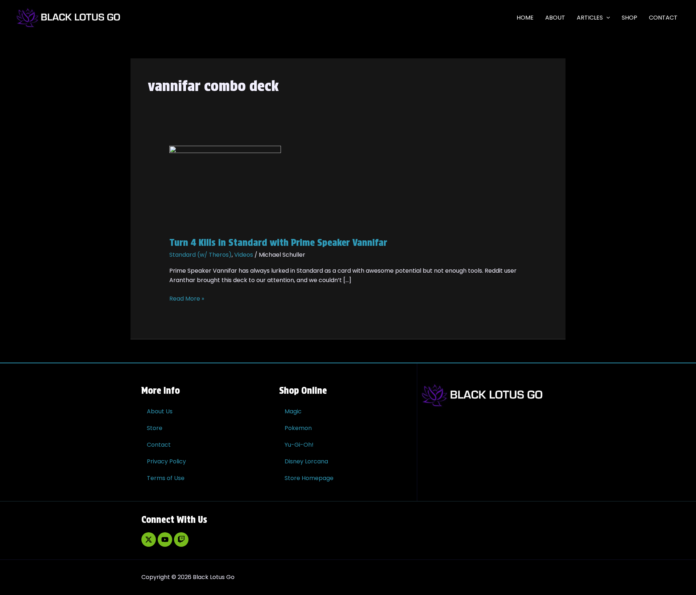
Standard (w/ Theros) (200, 255)
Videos (243, 255)
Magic (293, 411)
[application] (606, 17)
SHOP (629, 17)
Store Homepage (309, 478)
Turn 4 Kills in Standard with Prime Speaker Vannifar (278, 242)
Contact (159, 445)
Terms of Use (166, 478)
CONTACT (663, 17)
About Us (160, 411)
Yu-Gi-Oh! (299, 445)
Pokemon (298, 428)
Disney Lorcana (306, 461)
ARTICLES (590, 17)
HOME (525, 17)
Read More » (186, 298)
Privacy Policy (166, 461)
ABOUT (555, 17)
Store (154, 428)
